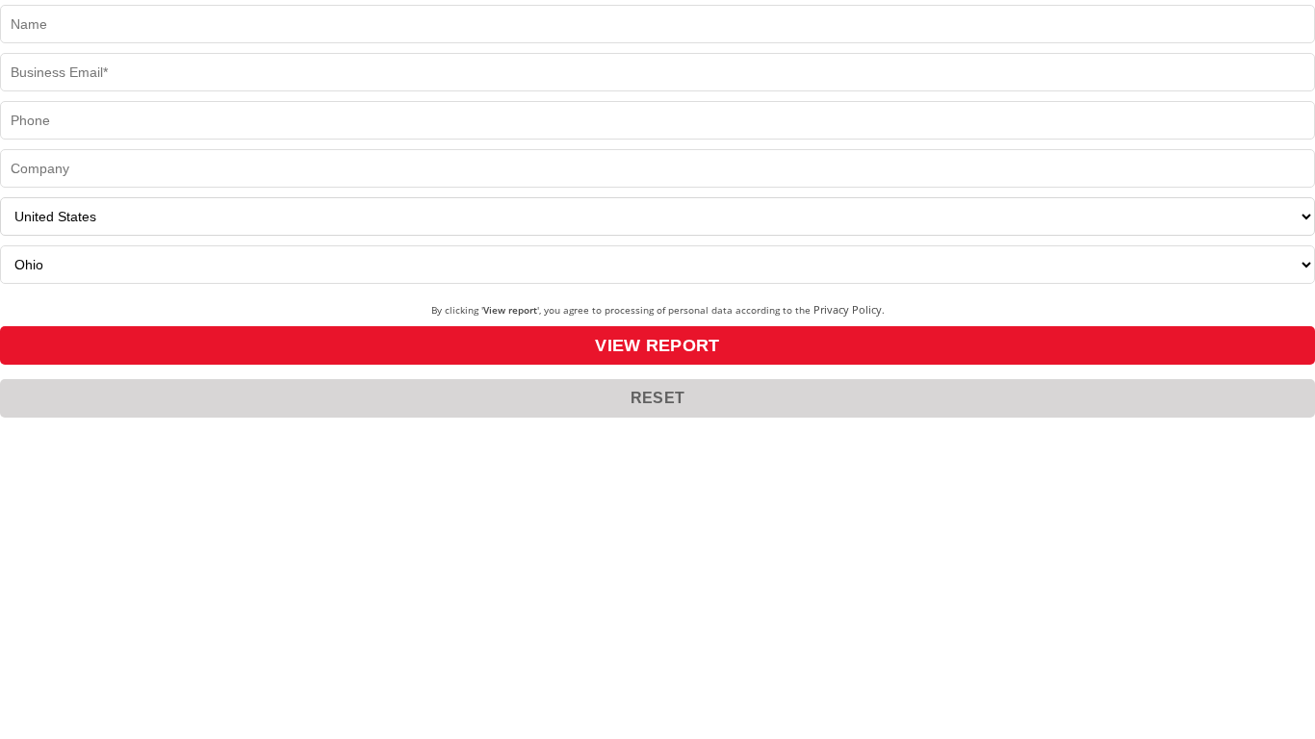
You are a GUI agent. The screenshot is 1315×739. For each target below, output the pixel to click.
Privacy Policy (847, 310)
